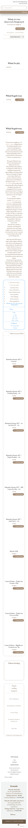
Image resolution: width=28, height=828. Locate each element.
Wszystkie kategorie (14, 282)
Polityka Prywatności (14, 774)
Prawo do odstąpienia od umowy (14, 772)
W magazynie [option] (16, 325)
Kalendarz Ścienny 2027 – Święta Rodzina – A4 (14, 456)
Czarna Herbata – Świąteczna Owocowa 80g (14, 614)
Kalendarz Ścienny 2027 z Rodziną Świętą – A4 (14, 392)
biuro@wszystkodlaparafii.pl (20, 1)
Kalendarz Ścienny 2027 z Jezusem (14, 360)
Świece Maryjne (14, 297)
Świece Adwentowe (14, 290)
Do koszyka (21, 99)
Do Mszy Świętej (14, 712)
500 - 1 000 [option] (14, 318)
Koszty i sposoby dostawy (14, 768)
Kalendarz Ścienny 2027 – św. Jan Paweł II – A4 (14, 424)
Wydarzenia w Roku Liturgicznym (14, 735)
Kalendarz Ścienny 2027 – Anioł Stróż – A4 (14, 520)
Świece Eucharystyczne (14, 292)
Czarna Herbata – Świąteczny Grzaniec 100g (14, 582)
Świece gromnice (14, 294)
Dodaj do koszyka (19, 366)
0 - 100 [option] (14, 315)
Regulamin (14, 762)
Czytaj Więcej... (20, 28)
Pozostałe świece (14, 287)
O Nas (14, 760)
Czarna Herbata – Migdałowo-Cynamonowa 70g (14, 646)
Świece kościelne (19, 32)
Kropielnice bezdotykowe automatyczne (14, 720)
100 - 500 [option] (15, 317)
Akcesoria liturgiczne (14, 699)
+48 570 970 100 (23, 3)
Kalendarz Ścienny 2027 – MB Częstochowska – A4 (14, 488)
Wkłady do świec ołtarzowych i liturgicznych (14, 304)
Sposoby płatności (14, 770)
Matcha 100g (14, 551)
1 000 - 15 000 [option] (14, 320)
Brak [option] (16, 328)
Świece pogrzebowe (14, 301)
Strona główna (10, 32)
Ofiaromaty (14, 728)
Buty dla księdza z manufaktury (14, 705)
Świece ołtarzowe (14, 299)
